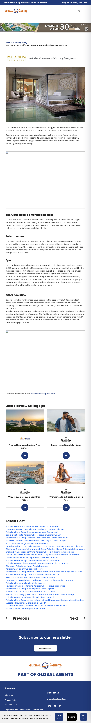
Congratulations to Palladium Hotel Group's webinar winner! (33, 535)
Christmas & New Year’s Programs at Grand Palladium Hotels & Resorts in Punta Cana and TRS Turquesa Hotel (45, 549)
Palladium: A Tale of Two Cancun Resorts (24, 569)
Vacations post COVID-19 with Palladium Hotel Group (30, 591)
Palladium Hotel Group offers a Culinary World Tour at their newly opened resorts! (44, 571)
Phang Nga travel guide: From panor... (25, 446)
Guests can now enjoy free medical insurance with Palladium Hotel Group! (40, 594)
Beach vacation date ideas (66, 445)
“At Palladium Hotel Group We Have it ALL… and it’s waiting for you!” (36, 605)
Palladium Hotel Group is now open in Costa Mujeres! (30, 588)
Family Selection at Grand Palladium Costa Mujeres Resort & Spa (36, 540)
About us (9, 695)
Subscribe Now (45, 648)
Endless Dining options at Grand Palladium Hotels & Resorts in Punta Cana (40, 552)
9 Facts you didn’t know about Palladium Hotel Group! (30, 577)
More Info (59, 717)
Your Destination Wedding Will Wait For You (25, 608)
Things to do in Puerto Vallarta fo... (66, 498)
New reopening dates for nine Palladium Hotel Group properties (35, 586)
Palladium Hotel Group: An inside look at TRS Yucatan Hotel (33, 560)
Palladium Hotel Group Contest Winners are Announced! (32, 532)
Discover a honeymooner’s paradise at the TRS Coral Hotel (33, 557)
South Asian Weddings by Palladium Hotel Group (28, 543)
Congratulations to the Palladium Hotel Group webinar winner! (35, 529)
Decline (71, 717)
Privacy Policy (11, 700)
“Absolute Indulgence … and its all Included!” (26, 603)
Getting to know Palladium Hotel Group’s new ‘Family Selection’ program (39, 580)
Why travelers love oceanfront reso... (24, 498)
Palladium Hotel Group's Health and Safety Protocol (30, 597)
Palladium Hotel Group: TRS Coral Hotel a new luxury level (32, 574)
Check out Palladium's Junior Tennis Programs (27, 566)
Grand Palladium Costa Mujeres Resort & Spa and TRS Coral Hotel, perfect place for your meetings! (44, 546)
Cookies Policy (11, 705)
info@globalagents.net (57, 699)
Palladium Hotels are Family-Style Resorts (25, 583)
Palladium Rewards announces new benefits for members (32, 526)
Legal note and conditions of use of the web (24, 709)
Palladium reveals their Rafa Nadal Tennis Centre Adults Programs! (37, 563)
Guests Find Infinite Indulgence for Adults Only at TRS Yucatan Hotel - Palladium (42, 554)
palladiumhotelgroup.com (43, 393)
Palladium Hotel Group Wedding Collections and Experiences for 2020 (38, 537)
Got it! (83, 717)
